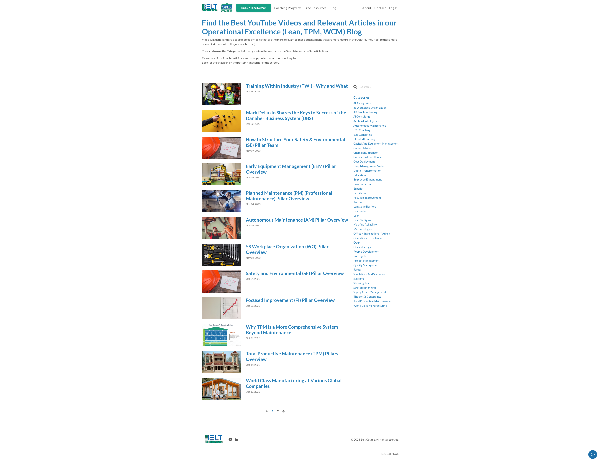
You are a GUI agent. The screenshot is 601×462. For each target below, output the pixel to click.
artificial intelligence (366, 121)
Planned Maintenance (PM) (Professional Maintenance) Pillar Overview (289, 195)
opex (356, 242)
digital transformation (367, 170)
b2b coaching (361, 130)
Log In (393, 8)
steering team (362, 283)
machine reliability (365, 224)
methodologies (362, 229)
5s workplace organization (370, 107)
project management (366, 260)
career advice (362, 148)
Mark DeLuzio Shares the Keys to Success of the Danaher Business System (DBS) (296, 115)
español (358, 188)
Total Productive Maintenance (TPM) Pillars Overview (292, 356)
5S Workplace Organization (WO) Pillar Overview (287, 249)
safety (357, 269)
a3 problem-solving (365, 112)
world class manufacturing (370, 305)
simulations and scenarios (369, 274)
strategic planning (364, 287)
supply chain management (369, 292)
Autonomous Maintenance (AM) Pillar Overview (297, 220)
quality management (366, 265)
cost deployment (364, 161)
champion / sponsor (365, 152)
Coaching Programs (287, 8)
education (359, 175)
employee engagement (367, 179)
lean (356, 215)
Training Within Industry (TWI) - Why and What (297, 86)
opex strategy (362, 247)
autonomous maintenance (369, 125)
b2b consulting (362, 134)
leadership (360, 211)
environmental (362, 184)
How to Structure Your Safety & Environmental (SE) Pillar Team (295, 142)
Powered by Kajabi (390, 453)
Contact (380, 8)
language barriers (364, 206)
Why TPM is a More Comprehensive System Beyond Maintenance (292, 329)
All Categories (362, 103)
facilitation (360, 193)
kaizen (357, 202)
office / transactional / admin (371, 233)
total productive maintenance (372, 301)
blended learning (364, 139)
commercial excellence (367, 157)
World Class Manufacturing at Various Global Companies (294, 383)
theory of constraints (367, 296)
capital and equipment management (375, 143)
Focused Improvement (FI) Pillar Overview (290, 300)
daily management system (369, 166)
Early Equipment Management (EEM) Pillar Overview (291, 169)
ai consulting (361, 116)
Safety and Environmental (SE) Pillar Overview (295, 273)
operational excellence (367, 238)
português (359, 256)
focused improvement (367, 197)
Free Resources (315, 8)
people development (366, 251)
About (366, 8)
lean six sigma (362, 220)
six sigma (359, 278)
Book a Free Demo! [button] (253, 8)
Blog (332, 8)
